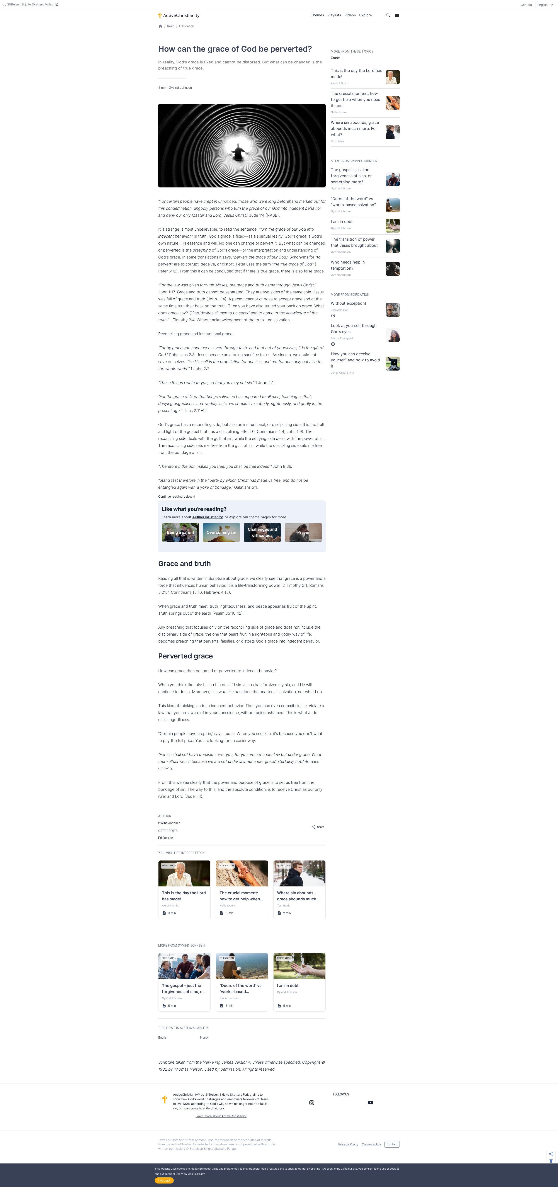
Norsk (204, 1037)
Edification (186, 26)
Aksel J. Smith (170, 905)
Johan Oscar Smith (342, 372)
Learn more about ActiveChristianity (221, 1116)
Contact (526, 5)
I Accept (164, 1180)
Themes (317, 15)
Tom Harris (283, 905)
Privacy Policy (348, 1144)
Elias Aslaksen (339, 309)
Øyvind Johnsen (180, 87)
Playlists (334, 15)
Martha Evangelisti (342, 338)
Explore (365, 15)
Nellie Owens (227, 905)
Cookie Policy (371, 1144)
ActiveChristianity (207, 517)
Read (171, 26)
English (163, 1037)
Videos (350, 15)
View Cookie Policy (193, 1173)
